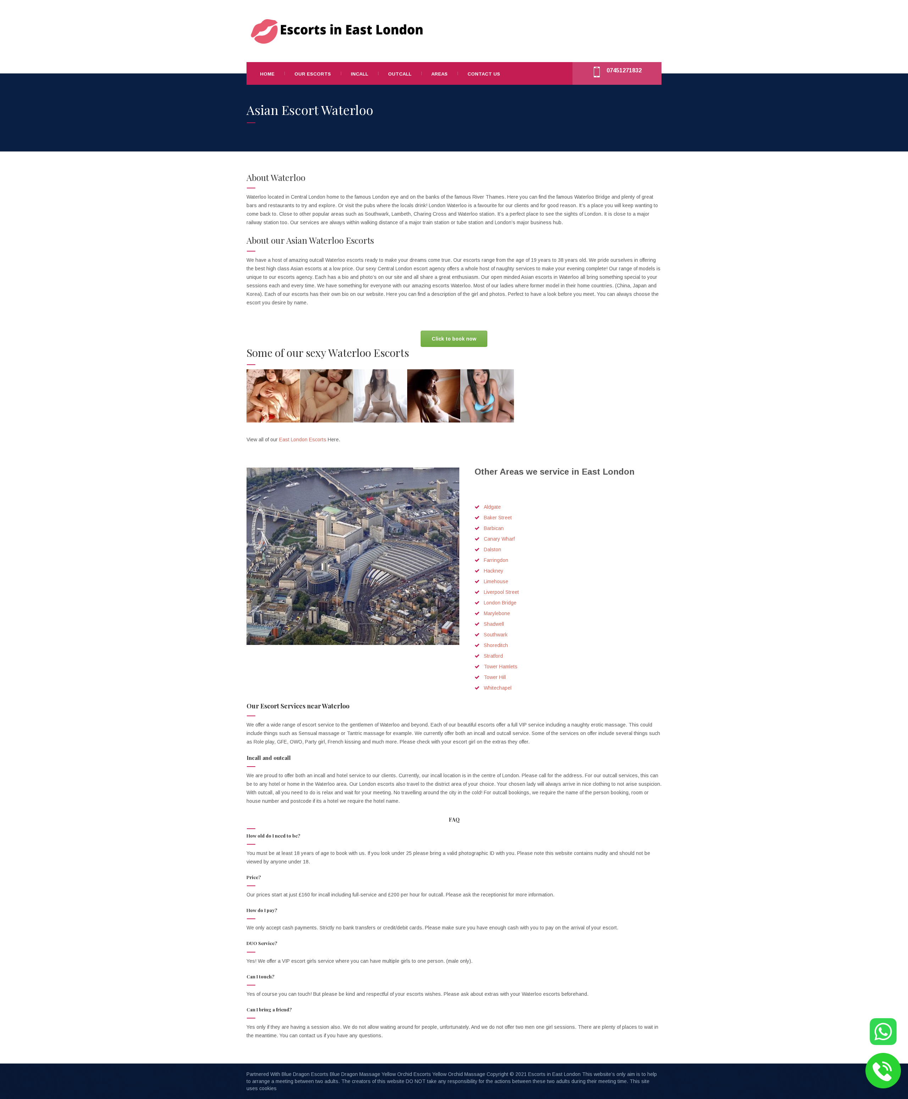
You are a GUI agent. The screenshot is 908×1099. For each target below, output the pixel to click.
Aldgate (492, 507)
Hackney (493, 571)
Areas (439, 74)
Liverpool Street (501, 592)
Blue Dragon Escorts (305, 1074)
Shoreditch (496, 645)
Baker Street (498, 517)
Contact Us (483, 74)
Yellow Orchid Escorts (406, 1074)
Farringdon (496, 560)
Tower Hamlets (500, 666)
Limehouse (496, 581)
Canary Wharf (499, 539)
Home (267, 74)
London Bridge (500, 603)
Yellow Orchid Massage (458, 1074)
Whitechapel (497, 688)
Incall (359, 74)
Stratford (493, 656)
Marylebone (497, 613)
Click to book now (454, 339)
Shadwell (494, 624)
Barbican (494, 528)
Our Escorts (312, 74)
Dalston (492, 549)
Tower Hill (495, 677)
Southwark (496, 634)
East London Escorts (303, 439)
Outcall (399, 74)
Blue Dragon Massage (355, 1074)
